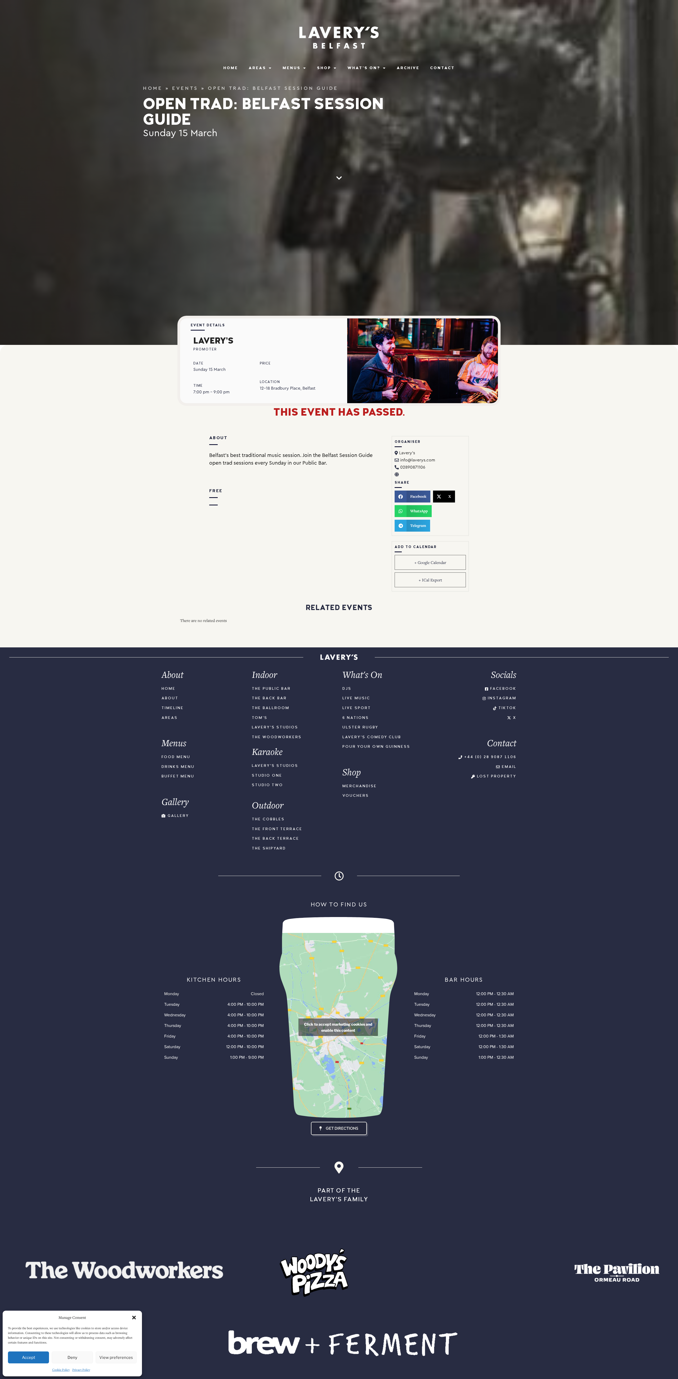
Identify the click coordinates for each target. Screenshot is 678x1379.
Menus (292, 68)
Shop (324, 68)
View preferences (116, 1357)
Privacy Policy (81, 1370)
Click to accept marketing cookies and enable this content (338, 1027)
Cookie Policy (61, 1370)
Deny (72, 1357)
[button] (134, 1317)
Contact (442, 68)
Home (230, 68)
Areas (257, 68)
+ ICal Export (430, 579)
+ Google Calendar (430, 562)
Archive (408, 68)
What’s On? (363, 68)
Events (185, 88)
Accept (28, 1357)
